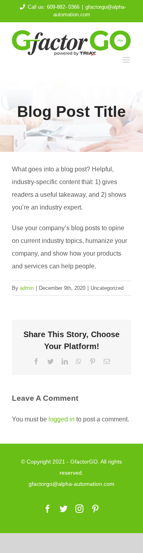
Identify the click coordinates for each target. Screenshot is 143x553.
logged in (61, 419)
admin (27, 288)
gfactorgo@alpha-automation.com (71, 484)
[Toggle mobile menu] (127, 60)
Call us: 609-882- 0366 (53, 7)
